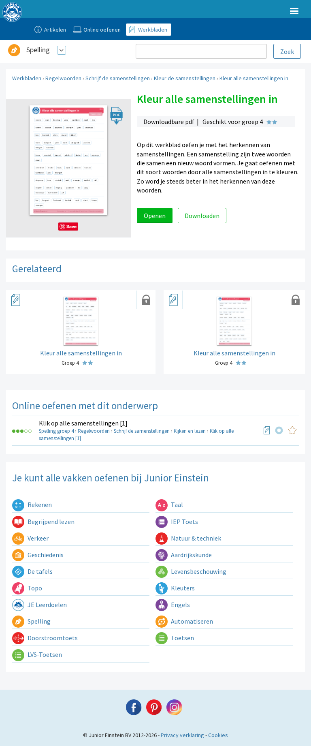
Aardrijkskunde (191, 555)
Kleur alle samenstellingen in (253, 78)
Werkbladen (26, 78)
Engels (180, 605)
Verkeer (37, 538)
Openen (155, 216)
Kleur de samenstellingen (184, 78)
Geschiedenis (45, 555)
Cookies (218, 735)
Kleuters (182, 588)
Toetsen (182, 638)
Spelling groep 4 (56, 431)
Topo (34, 588)
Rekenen (39, 504)
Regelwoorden (63, 78)
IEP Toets (184, 521)
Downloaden (202, 216)
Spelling (38, 49)
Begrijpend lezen (50, 521)
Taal (176, 504)
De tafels (39, 571)
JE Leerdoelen (46, 605)
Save (71, 226)
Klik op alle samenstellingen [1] (83, 423)
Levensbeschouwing (198, 571)
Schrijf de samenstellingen (117, 78)
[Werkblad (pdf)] (267, 430)
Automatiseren (191, 621)
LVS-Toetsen (44, 654)
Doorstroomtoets (52, 638)
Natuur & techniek (195, 538)
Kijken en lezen (190, 431)
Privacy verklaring (182, 735)
